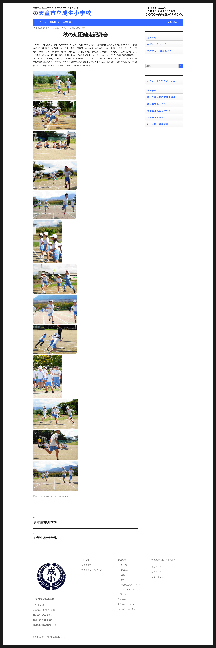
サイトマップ (158, 577)
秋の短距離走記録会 (85, 34)
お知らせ (152, 37)
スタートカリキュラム (159, 117)
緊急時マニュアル (156, 104)
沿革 (123, 579)
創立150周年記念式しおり (161, 81)
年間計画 (67, 22)
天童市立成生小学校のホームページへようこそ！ (56, 7)
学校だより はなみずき (159, 51)
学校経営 (125, 569)
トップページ (40, 22)
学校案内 (173, 22)
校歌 (123, 574)
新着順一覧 (55, 22)
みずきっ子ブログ (64, 496)
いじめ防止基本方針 (158, 124)
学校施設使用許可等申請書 (161, 97)
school (39, 496)
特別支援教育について (159, 111)
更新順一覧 (157, 567)
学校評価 (152, 90)
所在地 (124, 564)
